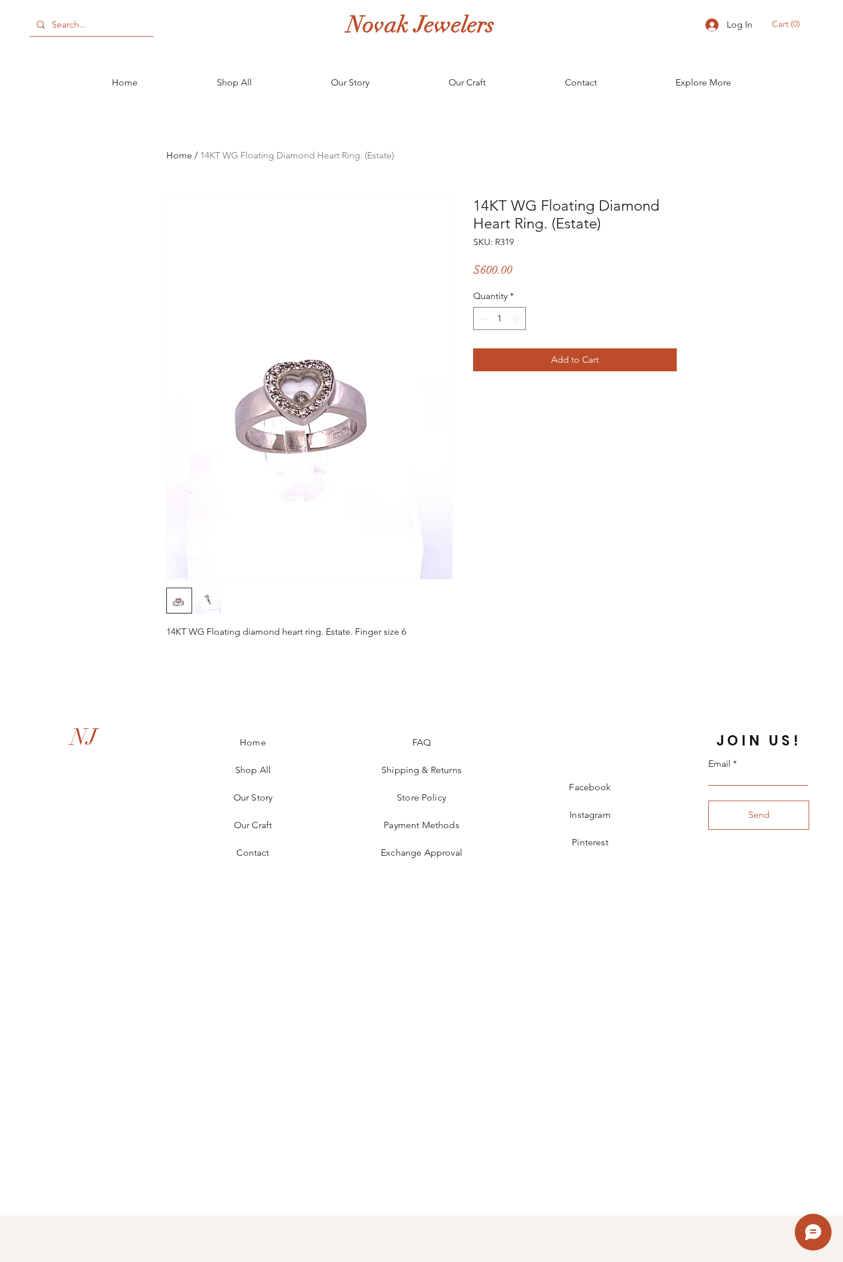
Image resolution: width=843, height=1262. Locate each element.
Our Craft (253, 825)
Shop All (253, 769)
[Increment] (516, 318)
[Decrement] (483, 318)
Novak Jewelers (420, 24)
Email (719, 763)
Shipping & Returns (421, 769)
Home (179, 155)
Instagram (589, 814)
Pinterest (590, 842)
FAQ (421, 742)
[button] (787, 24)
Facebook (590, 787)
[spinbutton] (499, 318)
